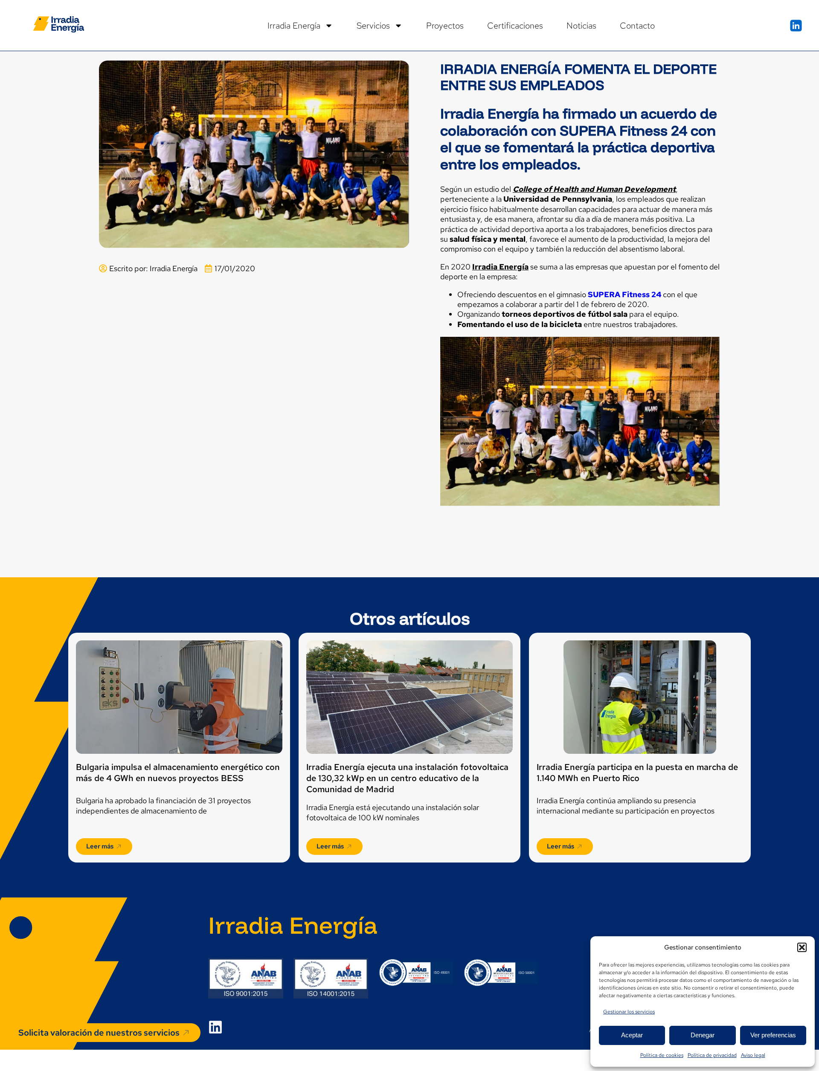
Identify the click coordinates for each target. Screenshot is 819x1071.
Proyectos (445, 25)
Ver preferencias (773, 1035)
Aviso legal (753, 1055)
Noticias (581, 25)
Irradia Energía (293, 25)
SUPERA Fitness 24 (624, 294)
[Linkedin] (215, 1027)
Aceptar (632, 1035)
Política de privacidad (712, 1055)
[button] (802, 947)
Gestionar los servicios (629, 1011)
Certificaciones (515, 25)
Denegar (702, 1035)
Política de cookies (661, 1055)
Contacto (637, 25)
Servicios (373, 25)
